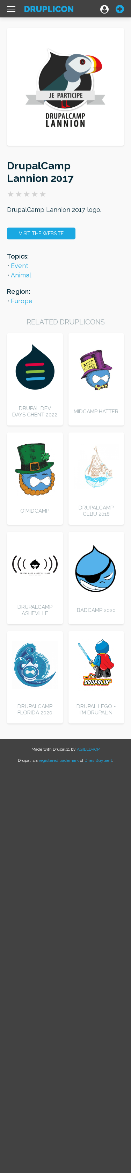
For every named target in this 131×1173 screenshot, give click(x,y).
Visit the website (41, 233)
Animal (21, 275)
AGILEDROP (88, 749)
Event (19, 265)
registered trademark (59, 760)
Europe (21, 301)
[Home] (48, 10)
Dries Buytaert (98, 760)
